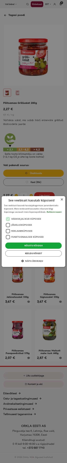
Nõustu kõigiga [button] (33, 245)
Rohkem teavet (54, 212)
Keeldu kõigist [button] (33, 253)
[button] (33, 261)
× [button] (61, 199)
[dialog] (33, 231)
